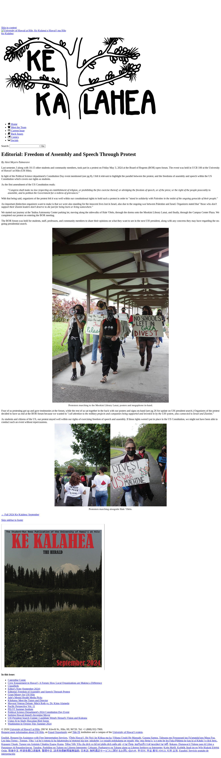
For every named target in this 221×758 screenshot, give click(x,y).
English (34, 737)
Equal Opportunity (57, 732)
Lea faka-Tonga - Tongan (109, 740)
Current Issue (17, 130)
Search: (5, 146)
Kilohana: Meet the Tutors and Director (28, 700)
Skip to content (9, 27)
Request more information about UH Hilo (22, 732)
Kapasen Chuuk (32, 744)
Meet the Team (18, 127)
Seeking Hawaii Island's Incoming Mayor (29, 715)
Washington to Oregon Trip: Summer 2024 (29, 723)
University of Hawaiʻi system (128, 732)
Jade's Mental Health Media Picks (25, 697)
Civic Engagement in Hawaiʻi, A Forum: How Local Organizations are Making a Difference (55, 683)
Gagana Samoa (178, 737)
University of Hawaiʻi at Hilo (25, 729)
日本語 (108, 750)
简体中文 (24, 750)
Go (42, 146)
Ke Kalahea (7, 33)
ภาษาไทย (145, 744)
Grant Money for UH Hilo (21, 694)
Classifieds (13, 685)
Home (13, 124)
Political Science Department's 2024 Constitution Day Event (38, 712)
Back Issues (16, 133)
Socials (14, 140)
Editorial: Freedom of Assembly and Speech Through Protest (39, 691)
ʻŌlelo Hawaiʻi (105, 737)
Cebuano (125, 747)
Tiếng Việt (93, 744)
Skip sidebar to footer (12, 520)
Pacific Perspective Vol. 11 (21, 706)
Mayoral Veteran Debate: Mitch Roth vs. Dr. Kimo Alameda (38, 703)
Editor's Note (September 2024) (24, 688)
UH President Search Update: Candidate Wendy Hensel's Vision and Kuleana (47, 718)
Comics (14, 137)
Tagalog (60, 747)
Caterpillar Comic (17, 680)
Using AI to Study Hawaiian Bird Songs (28, 720)
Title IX (76, 732)
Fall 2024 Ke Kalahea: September (20, 514)
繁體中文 (60, 750)
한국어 (158, 750)
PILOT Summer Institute (20, 709)
